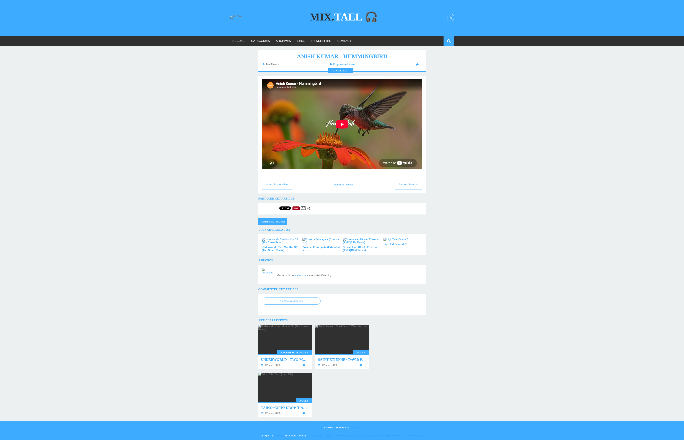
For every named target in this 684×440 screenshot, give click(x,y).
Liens (301, 40)
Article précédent (278, 184)
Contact (344, 40)
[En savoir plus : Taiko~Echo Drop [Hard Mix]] (285, 395)
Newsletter (321, 40)
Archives (283, 40)
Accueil (238, 40)
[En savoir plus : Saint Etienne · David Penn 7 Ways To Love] (342, 347)
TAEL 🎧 (344, 17)
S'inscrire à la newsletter (272, 221)
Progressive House (344, 64)
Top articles (315, 435)
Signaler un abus (344, 435)
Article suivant (407, 184)
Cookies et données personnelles (383, 435)
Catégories (260, 40)
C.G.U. (360, 435)
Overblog (356, 427)
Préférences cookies (413, 435)
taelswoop (300, 275)
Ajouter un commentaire (291, 301)
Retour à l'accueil (343, 184)
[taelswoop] (268, 274)
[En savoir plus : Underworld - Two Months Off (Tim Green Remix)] (285, 347)
